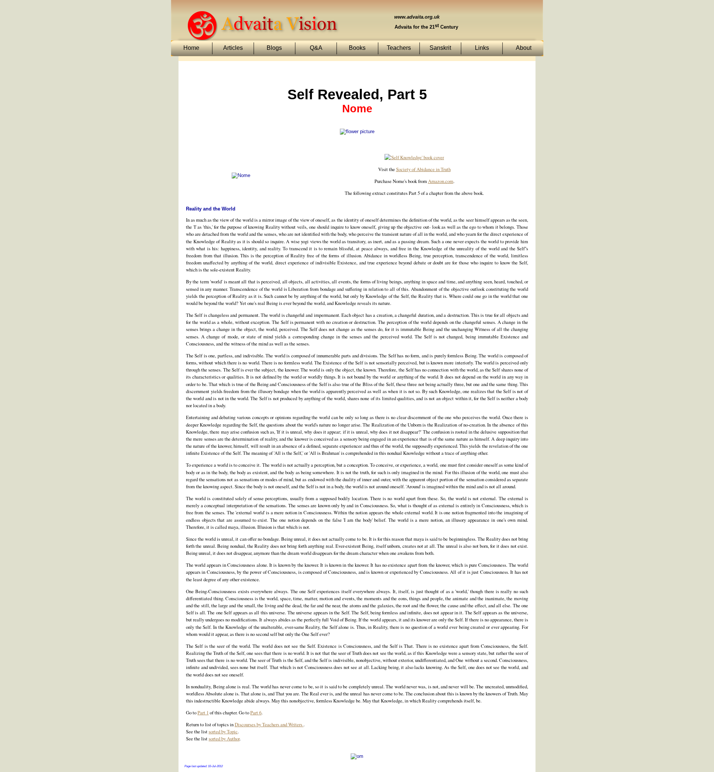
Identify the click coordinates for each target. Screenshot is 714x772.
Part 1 (203, 712)
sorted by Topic (223, 731)
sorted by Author (224, 738)
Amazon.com (440, 181)
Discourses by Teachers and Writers (269, 724)
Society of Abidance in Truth (423, 169)
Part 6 (255, 712)
